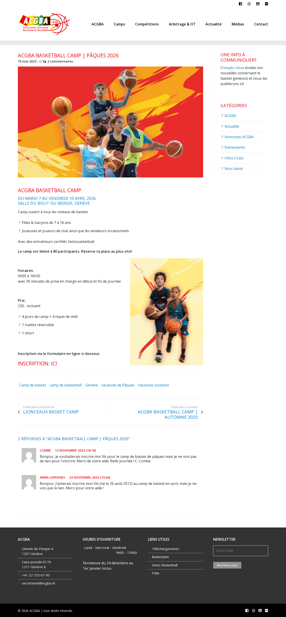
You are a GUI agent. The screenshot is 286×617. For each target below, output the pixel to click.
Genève (91, 385)
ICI (54, 363)
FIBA (155, 573)
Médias (238, 24)
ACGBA (98, 24)
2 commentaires (60, 61)
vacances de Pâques (118, 385)
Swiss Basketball (164, 565)
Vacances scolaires (153, 385)
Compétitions (147, 24)
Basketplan (160, 556)
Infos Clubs (234, 158)
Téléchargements (165, 548)
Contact (261, 24)
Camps (119, 24)
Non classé (234, 168)
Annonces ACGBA (239, 136)
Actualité (214, 24)
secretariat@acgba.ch (38, 583)
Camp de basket (32, 385)
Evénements (235, 147)
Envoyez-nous (232, 67)
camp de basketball (66, 385)
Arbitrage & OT (182, 24)
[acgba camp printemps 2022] (110, 122)
